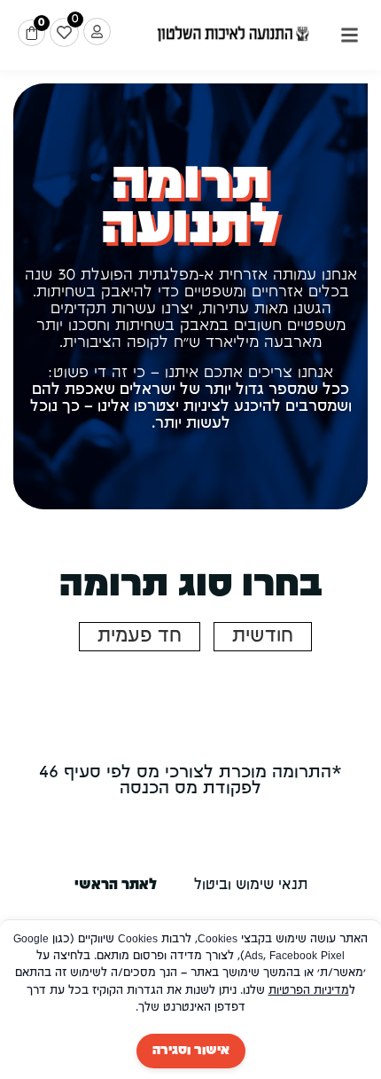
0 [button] (41, 22)
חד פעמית (139, 636)
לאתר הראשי (115, 885)
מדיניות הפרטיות (308, 990)
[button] (349, 35)
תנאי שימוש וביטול (250, 885)
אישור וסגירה (190, 1050)
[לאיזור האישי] (97, 31)
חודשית (262, 636)
